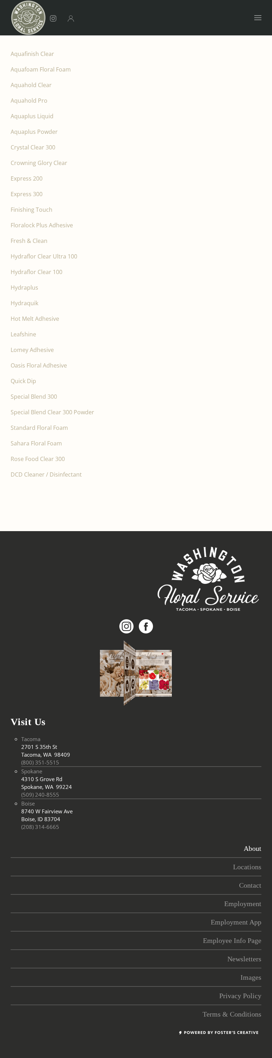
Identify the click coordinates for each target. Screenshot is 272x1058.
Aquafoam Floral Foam (41, 69)
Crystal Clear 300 (34, 147)
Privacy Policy (240, 996)
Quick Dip (23, 381)
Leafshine (23, 334)
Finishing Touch (31, 210)
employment (242, 904)
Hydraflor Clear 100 (36, 272)
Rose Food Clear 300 (38, 459)
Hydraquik (24, 303)
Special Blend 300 (34, 396)
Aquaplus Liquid (32, 116)
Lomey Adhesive (32, 350)
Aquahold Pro (29, 100)
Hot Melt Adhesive (35, 319)
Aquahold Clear (31, 85)
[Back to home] (28, 17)
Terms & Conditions (232, 1014)
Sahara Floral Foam (36, 443)
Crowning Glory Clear (39, 163)
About (252, 848)
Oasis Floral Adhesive (39, 365)
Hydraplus (24, 287)
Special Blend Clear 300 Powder (52, 412)
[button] (257, 17)
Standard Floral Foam (39, 428)
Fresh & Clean (29, 241)
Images (250, 977)
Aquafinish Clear (32, 54)
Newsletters (244, 959)
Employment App (236, 922)
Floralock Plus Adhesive (42, 225)
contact (250, 885)
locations (247, 867)
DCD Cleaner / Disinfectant (46, 474)
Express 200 (26, 178)
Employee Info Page (232, 940)
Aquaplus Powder (34, 132)
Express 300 (26, 194)
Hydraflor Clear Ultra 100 (44, 256)
